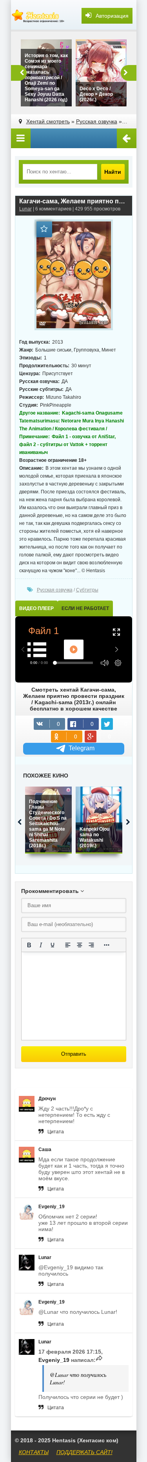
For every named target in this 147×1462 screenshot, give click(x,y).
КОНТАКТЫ (34, 1452)
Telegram (81, 748)
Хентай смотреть (48, 121)
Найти (112, 172)
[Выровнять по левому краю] (68, 945)
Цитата (55, 1132)
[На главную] (38, 16)
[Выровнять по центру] (79, 945)
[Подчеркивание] (52, 945)
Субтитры (87, 590)
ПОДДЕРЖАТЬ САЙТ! (84, 1452)
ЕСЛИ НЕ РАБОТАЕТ (85, 608)
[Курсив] (41, 945)
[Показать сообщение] (99, 1360)
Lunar (25, 209)
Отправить (73, 1054)
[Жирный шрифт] (29, 945)
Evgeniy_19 (51, 1206)
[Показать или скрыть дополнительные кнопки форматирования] (107, 945)
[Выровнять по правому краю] (91, 945)
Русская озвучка (96, 121)
